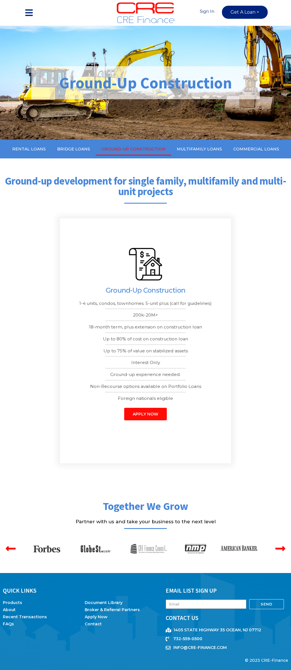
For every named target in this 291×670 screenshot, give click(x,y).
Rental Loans (29, 149)
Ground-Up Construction (133, 149)
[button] (29, 13)
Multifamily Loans (199, 149)
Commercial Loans (256, 149)
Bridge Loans (73, 149)
